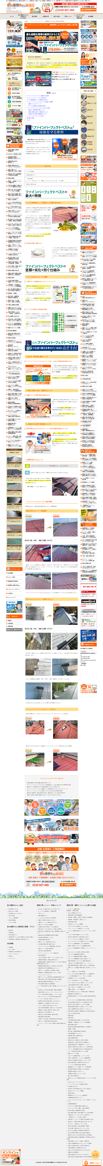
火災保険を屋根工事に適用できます (46, 944)
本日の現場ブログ (13, 934)
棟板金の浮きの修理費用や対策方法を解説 (14, 174)
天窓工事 (89, 149)
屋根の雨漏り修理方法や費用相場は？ (14, 403)
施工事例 (34, 16)
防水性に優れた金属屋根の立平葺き (76, 1110)
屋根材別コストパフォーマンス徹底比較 (14, 341)
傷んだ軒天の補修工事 (73, 1075)
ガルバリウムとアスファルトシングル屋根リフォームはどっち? (15, 368)
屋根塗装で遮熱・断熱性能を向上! (88, 430)
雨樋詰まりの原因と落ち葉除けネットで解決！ (89, 548)
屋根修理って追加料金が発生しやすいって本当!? (89, 494)
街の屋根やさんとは (13, 909)
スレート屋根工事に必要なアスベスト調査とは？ (14, 437)
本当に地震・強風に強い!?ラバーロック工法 (78, 1128)
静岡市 (10, 620)
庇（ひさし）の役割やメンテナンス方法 (14, 411)
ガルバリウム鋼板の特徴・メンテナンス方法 (78, 1055)
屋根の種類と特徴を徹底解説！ (13, 150)
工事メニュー (68, 16)
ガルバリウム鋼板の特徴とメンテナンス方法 (14, 386)
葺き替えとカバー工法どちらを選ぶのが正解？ (89, 320)
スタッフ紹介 (11, 577)
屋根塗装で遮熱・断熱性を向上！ (76, 1035)
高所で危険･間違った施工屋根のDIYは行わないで (15, 394)
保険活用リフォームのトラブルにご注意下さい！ (79, 1115)
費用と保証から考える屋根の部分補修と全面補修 (50, 979)
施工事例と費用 (30, 118)
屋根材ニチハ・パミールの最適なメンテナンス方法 (89, 360)
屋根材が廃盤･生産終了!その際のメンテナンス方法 (80, 1006)
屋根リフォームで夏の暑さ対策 (45, 948)
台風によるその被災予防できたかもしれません (89, 390)
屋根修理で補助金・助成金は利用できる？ (88, 445)
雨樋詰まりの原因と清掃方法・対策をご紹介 (48, 1010)
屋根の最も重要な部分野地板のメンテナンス (14, 334)
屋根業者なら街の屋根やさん (15, 951)
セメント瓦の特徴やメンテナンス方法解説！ (14, 228)
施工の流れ (57, 16)
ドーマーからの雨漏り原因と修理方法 (14, 415)
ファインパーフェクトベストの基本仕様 (36, 97)
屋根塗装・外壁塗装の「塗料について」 (77, 919)
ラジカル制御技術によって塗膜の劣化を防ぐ (37, 99)
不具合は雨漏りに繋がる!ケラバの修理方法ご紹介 (15, 186)
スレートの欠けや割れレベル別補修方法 (88, 336)
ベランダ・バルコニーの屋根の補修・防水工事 (49, 946)
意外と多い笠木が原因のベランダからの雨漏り (14, 190)
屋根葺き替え (91, 96)
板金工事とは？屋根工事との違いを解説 (14, 170)
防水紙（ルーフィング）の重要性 (76, 1090)
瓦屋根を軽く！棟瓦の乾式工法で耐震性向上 (78, 1042)
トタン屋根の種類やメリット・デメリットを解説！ (80, 976)
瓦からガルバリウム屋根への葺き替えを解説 (89, 259)
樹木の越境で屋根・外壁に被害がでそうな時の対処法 (89, 498)
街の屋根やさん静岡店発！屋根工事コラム (19, 939)
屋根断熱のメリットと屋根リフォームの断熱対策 (14, 428)
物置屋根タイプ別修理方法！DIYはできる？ (88, 528)
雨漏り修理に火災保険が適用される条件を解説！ (89, 437)
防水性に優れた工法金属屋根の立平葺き (13, 258)
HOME (26, 21)
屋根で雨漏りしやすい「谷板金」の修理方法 (14, 312)
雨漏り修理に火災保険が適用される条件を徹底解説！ (80, 1156)
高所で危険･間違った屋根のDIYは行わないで (78, 1062)
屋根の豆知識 (11, 338)
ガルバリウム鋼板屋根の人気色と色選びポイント (79, 958)
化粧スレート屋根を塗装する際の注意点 (87, 356)
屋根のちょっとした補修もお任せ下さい (47, 922)
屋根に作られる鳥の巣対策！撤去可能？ (89, 552)
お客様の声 (45, 16)
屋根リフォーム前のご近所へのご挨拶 (87, 463)
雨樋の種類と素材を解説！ (44, 1016)
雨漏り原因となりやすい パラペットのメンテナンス (50, 992)
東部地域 (10, 626)
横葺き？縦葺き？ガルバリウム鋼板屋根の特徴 (89, 279)
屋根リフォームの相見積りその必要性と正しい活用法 (89, 459)
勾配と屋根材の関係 (13, 304)
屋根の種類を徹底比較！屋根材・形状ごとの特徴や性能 (81, 965)
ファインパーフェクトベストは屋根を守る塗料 (38, 95)
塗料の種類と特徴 (88, 587)
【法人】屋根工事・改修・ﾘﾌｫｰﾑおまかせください (89, 567)
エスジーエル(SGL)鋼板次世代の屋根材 (14, 381)
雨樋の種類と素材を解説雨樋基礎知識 (14, 432)
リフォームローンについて (44, 974)
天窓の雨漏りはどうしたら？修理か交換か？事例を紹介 (81, 991)
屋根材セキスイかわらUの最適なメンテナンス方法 (89, 364)
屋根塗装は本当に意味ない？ (13, 162)
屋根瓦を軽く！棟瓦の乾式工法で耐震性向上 (88, 406)
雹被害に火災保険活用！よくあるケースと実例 (89, 441)
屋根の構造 (11, 178)
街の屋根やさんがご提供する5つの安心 (23, 16)
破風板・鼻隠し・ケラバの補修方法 (76, 989)
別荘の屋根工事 (86, 563)
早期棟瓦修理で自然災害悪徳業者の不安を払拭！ (14, 241)
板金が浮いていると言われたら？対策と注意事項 (89, 490)
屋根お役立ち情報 (87, 386)
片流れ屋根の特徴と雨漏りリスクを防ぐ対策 (14, 281)
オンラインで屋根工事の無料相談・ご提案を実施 (89, 455)
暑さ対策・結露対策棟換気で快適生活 (77, 1031)
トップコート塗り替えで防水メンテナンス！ (14, 441)
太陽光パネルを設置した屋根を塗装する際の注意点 (50, 1018)
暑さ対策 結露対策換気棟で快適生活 (13, 297)
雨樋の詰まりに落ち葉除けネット (46, 1012)
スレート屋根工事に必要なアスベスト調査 (78, 1051)
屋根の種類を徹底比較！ (86, 324)
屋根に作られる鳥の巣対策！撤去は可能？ (48, 1014)
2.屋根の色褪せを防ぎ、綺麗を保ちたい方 (37, 112)
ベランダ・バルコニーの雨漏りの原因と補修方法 (14, 224)
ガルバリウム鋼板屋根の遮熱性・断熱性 (89, 267)
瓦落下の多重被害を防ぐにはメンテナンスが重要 (89, 394)
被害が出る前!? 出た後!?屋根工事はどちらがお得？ (89, 475)
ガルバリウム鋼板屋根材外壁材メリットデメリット (89, 283)
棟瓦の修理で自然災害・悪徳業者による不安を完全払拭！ (82, 1011)
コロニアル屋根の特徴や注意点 (87, 340)
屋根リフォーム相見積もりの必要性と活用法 (48, 970)
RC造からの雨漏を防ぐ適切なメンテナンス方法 (79, 1060)
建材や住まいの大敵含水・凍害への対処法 (14, 301)
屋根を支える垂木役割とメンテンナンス (14, 398)
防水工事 (89, 123)
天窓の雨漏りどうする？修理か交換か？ (14, 420)
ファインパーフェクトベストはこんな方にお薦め (38, 108)
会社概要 (90, 16)
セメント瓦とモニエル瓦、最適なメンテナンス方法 (80, 982)
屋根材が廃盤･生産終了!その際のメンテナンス (14, 358)
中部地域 (10, 623)
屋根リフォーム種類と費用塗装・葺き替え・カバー (89, 328)
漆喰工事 (89, 110)
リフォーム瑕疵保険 (13, 917)
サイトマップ (11, 597)
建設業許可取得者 (13, 581)
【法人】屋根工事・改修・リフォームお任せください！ (51, 957)
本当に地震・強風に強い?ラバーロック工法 (15, 267)
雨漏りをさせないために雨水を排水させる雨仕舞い (80, 1135)
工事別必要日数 (86, 379)
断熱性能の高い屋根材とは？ (12, 424)
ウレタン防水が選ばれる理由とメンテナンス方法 (14, 203)
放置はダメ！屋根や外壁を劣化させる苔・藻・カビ (80, 1121)
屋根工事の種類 (88, 91)
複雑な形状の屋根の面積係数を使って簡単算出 (14, 274)
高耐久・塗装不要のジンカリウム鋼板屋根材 (14, 390)
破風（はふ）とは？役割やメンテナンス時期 (14, 445)
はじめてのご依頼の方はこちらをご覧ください (49, 909)
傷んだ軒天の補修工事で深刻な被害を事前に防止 (14, 194)
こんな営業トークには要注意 (88, 479)
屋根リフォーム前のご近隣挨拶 (45, 924)
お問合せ (10, 593)
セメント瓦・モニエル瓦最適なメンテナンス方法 (14, 233)
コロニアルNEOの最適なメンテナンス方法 (89, 368)
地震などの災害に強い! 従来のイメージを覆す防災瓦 (80, 1046)
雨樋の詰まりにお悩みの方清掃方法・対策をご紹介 (89, 544)
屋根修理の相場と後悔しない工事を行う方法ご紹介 (50, 965)
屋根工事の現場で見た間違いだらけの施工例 (88, 418)
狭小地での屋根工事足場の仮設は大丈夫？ (88, 372)
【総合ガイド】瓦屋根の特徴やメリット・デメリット (80, 963)
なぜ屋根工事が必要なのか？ (89, 297)
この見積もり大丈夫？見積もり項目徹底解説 (88, 471)
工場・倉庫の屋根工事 (88, 556)
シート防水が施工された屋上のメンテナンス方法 (14, 207)
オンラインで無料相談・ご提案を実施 (47, 911)
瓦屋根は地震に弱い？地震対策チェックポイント (89, 410)
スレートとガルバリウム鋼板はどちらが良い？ (89, 252)
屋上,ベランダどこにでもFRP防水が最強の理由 (15, 216)
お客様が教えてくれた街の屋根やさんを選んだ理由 (21, 937)
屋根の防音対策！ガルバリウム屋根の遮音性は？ (89, 287)
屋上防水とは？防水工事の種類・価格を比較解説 (14, 220)
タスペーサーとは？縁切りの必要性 (13, 199)
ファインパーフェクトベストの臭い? (35, 116)
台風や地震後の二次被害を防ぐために (89, 402)
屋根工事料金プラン (43, 915)
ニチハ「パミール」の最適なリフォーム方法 (78, 928)
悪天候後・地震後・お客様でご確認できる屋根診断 (80, 917)
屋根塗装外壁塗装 (89, 143)
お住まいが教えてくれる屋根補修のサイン (89, 316)
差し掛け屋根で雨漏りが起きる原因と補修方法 (79, 1132)
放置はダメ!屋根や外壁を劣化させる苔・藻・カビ (15, 354)
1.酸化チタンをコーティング (34, 103)
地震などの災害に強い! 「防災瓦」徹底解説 (88, 414)
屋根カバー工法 (91, 103)
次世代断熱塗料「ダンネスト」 (86, 426)
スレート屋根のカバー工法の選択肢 (89, 332)
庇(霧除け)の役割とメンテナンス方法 (13, 250)
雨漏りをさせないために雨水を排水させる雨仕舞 (14, 308)
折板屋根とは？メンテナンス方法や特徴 (89, 348)
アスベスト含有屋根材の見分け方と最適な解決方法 (80, 1049)
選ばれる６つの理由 (13, 911)
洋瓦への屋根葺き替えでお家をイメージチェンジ (14, 362)
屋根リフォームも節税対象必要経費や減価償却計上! (89, 571)
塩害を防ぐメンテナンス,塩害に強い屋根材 (15, 350)
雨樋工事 (89, 116)
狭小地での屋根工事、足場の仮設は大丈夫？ (78, 937)
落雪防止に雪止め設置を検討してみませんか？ (49, 1001)
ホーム (12, 16)
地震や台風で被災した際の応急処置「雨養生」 (14, 262)
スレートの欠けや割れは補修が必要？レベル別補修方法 (81, 973)
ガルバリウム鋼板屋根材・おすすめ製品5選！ (79, 943)
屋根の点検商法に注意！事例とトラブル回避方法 (89, 486)
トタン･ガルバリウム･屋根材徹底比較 (14, 372)
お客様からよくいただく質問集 (75, 924)
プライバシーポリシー (14, 589)
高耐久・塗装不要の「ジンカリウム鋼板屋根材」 (79, 1058)
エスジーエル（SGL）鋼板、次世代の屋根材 (78, 1108)
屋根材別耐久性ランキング (13, 345)
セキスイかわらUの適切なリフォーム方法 (78, 926)
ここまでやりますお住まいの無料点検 (79, 16)
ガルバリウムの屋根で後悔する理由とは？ (14, 377)
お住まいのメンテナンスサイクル (76, 1082)
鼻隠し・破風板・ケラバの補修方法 (14, 182)
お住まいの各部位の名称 (14, 154)
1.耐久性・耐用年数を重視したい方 (36, 109)
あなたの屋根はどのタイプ (74, 913)
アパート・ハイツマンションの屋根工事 (88, 560)
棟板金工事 (90, 136)
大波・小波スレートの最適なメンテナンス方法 (14, 245)
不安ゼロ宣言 (12, 915)
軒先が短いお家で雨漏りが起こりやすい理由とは (14, 320)
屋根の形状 (11, 277)
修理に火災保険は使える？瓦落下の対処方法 (89, 398)
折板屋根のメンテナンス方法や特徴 (76, 978)
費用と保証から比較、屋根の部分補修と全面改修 (89, 313)
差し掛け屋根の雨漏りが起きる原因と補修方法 (14, 289)
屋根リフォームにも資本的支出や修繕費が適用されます (51, 977)
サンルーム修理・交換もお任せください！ (89, 532)
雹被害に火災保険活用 (73, 1152)
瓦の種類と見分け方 (13, 316)
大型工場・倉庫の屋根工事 (44, 950)
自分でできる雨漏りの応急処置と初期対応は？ (89, 433)
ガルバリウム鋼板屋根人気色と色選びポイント (89, 271)
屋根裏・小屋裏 (12, 293)
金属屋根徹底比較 (72, 1103)
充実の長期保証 (12, 920)
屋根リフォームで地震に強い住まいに (47, 942)
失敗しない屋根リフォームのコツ (88, 301)
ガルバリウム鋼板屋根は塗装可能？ (89, 263)
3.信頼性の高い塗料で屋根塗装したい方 (37, 114)
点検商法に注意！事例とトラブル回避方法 (48, 926)
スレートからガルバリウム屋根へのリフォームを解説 (89, 256)
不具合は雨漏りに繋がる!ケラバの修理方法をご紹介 (80, 1002)
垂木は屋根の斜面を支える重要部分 (46, 983)
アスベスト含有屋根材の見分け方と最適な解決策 (14, 324)
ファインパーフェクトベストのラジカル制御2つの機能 (40, 101)
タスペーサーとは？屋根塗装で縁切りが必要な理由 (80, 1000)
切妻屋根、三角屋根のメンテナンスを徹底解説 (14, 285)
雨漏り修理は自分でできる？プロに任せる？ (14, 166)
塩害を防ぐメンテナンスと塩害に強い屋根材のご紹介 (80, 1119)
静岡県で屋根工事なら (14, 585)
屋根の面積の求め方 (13, 270)
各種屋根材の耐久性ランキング (75, 1097)
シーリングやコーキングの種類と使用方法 (14, 254)
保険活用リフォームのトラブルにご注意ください (89, 502)
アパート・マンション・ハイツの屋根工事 (48, 953)
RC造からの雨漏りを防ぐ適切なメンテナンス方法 (15, 407)
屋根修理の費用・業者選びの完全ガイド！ (14, 157)
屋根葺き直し (91, 129)
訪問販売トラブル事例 (88, 482)
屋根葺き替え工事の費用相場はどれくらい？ (89, 309)
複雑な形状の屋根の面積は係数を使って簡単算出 (79, 1026)
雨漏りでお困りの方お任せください (46, 920)
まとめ (28, 120)
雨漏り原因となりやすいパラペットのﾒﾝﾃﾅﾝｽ (14, 211)
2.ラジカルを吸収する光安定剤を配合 (36, 105)
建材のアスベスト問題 (14, 327)
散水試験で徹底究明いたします (45, 937)
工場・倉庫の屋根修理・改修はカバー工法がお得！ (89, 536)
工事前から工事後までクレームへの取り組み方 (89, 467)
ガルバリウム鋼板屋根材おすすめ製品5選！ (89, 275)
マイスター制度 (12, 922)
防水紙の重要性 (12, 330)
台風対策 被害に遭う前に (44, 939)
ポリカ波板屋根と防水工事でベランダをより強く (89, 540)
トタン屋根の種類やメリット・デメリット (88, 344)
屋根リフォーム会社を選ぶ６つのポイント (89, 383)
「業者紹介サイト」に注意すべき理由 (88, 506)
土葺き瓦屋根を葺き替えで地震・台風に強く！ (14, 237)
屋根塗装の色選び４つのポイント (87, 422)
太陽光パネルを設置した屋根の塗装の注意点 (89, 352)
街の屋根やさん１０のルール (15, 913)
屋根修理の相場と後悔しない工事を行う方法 (88, 305)
